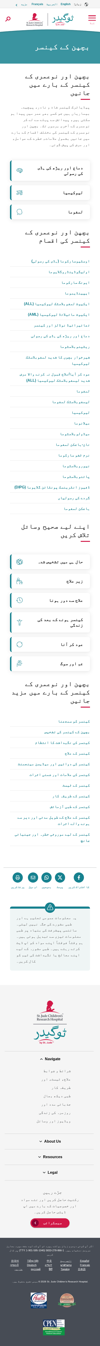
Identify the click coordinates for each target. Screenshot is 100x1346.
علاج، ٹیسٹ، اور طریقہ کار (56, 1083)
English (65, 4)
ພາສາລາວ (66, 1265)
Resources (52, 1157)
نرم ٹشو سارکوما (74, 455)
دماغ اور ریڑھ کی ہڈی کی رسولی (60, 170)
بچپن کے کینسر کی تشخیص (67, 732)
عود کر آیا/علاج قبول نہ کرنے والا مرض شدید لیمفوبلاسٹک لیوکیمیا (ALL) (55, 377)
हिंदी (50, 1269)
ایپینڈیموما (77, 293)
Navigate (52, 1059)
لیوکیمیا (73, 192)
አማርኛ (48, 1265)
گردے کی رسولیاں (74, 498)
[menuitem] (50, 1222)
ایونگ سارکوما (75, 282)
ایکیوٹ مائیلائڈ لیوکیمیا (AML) (59, 314)
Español (84, 1260)
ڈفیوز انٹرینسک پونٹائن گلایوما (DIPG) (52, 487)
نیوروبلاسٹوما (76, 466)
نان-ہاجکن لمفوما (72, 444)
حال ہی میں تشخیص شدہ (60, 561)
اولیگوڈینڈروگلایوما (69, 272)
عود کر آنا (71, 644)
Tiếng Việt (32, 1260)
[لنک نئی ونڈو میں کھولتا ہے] (67, 1301)
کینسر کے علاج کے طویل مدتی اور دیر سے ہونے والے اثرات (53, 820)
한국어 (15, 1260)
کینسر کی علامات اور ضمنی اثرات (60, 775)
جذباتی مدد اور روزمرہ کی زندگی (55, 1108)
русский (35, 1269)
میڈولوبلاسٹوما (75, 434)
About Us (52, 1141)
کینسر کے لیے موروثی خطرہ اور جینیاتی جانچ (52, 837)
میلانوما (82, 423)
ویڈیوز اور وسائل (54, 1121)
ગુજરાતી (14, 1265)
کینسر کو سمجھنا (74, 721)
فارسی (18, 1269)
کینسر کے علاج (77, 753)
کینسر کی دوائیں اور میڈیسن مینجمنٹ (54, 764)
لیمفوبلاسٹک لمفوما (71, 402)
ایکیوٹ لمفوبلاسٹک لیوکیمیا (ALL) (57, 304)
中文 (49, 1260)
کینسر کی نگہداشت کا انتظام (62, 743)
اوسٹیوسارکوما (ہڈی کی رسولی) (60, 261)
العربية (52, 4)
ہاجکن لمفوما (76, 508)
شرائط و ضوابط (57, 1071)
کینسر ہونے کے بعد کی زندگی (60, 622)
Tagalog (65, 1269)
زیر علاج (75, 581)
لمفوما (75, 212)
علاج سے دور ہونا (66, 600)
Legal (52, 1172)
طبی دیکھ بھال (57, 1096)
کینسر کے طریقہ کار (71, 796)
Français (37, 4)
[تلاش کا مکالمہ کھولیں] (8, 19)
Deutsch (32, 1265)
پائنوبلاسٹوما (76, 476)
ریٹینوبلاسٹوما (75, 346)
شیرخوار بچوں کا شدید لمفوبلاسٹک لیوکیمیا (58, 360)
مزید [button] (24, 4)
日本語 (82, 1269)
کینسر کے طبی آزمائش (70, 807)
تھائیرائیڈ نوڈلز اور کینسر (62, 325)
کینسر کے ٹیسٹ (76, 785)
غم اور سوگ (71, 663)
